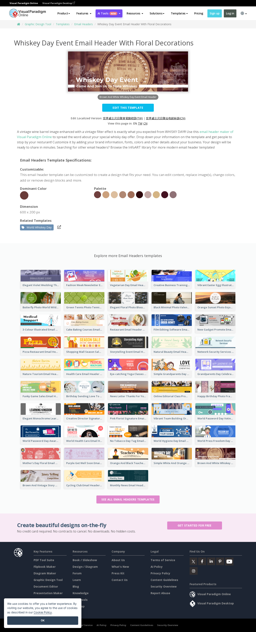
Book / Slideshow (85, 560)
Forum (77, 573)
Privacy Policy (160, 573)
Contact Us (120, 580)
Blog (76, 586)
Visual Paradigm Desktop (57, 3)
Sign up (215, 13)
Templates (63, 24)
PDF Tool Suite (44, 560)
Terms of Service (163, 560)
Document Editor (46, 586)
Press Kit (118, 573)
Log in (230, 13)
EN (135, 123)
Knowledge (81, 593)
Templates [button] (178, 13)
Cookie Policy (43, 612)
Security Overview (164, 586)
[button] (84, 13)
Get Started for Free (195, 525)
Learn (77, 580)
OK (43, 620)
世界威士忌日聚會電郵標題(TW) (123, 118)
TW (140, 123)
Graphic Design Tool (38, 24)
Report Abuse (160, 593)
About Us (118, 560)
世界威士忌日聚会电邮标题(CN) (165, 118)
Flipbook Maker (45, 567)
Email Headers (83, 24)
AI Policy (157, 567)
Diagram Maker (45, 573)
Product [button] (62, 13)
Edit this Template (128, 108)
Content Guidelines (164, 580)
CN (145, 123)
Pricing (198, 13)
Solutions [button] (156, 13)
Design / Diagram (85, 567)
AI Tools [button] (107, 13)
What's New (120, 567)
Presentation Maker (48, 593)
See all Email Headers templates (127, 499)
